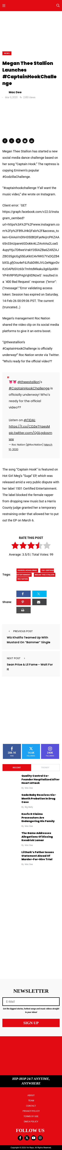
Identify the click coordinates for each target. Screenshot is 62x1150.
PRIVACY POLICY (31, 1111)
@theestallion (28, 382)
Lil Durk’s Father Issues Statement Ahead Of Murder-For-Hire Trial (37, 855)
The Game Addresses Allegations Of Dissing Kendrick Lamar (37, 836)
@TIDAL (29, 420)
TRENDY (45, 768)
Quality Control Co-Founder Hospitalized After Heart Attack (40, 779)
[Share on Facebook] (4, 140)
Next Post (14, 658)
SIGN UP (31, 1023)
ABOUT (31, 1095)
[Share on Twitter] (11, 140)
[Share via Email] (25, 140)
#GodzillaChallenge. (27, 570)
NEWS (7, 53)
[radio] (15, 546)
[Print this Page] (31, 140)
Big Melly (29, 807)
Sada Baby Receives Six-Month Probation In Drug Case (38, 798)
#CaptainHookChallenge (29, 388)
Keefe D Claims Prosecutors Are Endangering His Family (38, 817)
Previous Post (23, 631)
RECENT (17, 768)
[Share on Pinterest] (18, 140)
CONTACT (31, 1106)
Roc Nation (22, 579)
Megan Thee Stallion (44, 575)
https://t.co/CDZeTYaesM (29, 426)
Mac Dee (29, 788)
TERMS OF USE (31, 1116)
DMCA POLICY (31, 1121)
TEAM (31, 1100)
